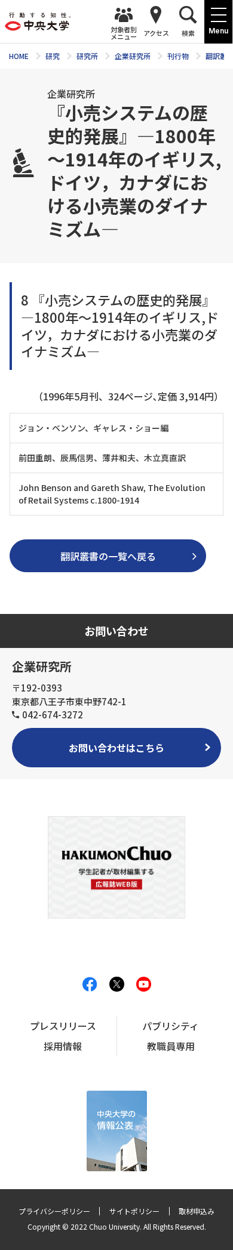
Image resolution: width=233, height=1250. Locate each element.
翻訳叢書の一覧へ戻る (108, 556)
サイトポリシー (134, 1211)
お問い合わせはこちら (116, 747)
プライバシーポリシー (54, 1211)
